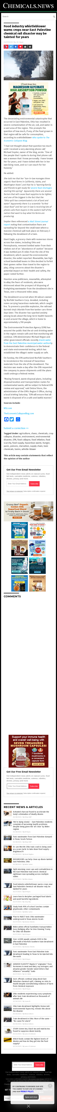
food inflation (38, 439)
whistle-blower (29, 449)
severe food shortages (41, 188)
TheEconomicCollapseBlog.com (19, 413)
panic (6, 446)
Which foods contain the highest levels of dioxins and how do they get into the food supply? (30, 1041)
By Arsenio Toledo (29, 922)
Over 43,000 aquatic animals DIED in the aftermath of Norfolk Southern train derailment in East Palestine (33, 941)
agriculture (24, 433)
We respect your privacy (36, 1079)
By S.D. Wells (27, 974)
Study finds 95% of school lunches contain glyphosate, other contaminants (31, 908)
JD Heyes (19, 42)
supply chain (36, 446)
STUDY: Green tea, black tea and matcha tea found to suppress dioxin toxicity (31, 1030)
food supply (18, 443)
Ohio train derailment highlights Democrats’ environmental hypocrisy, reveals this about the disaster (31, 1008)
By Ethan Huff (27, 817)
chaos (34, 433)
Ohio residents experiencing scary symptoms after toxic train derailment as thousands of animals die (32, 996)
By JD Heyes (26, 832)
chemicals (43, 433)
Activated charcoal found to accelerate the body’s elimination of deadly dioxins (31, 813)
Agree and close (31, 1097)
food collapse (23, 439)
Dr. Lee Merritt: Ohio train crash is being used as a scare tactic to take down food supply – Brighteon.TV (32, 849)
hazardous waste (33, 443)
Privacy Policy (27, 1091)
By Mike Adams (28, 879)
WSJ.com (8, 408)
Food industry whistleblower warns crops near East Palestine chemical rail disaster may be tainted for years (33, 886)
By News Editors (28, 1014)
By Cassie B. (26, 1001)
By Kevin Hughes (28, 854)
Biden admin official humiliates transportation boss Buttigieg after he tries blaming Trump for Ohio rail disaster (32, 929)
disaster (17, 436)
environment (28, 436)
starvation (24, 446)
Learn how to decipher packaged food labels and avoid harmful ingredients (32, 897)
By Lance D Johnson (29, 1034)
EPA (14, 439)
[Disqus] (28, 633)
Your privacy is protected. (14, 491)
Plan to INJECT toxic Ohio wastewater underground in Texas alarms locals (28, 918)
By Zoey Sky (27, 902)
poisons (14, 446)
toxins (18, 449)
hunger (46, 443)
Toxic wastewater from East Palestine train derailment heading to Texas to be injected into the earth (33, 954)
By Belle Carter (28, 864)
